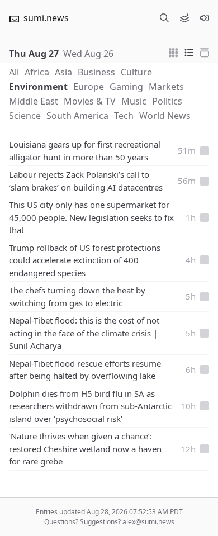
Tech (124, 116)
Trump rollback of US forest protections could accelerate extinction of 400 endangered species (84, 260)
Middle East (33, 101)
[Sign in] (205, 18)
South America (77, 116)
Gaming (126, 86)
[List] (188, 51)
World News (165, 116)
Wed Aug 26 (88, 54)
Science (25, 116)
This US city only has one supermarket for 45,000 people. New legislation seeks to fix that (91, 217)
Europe (88, 86)
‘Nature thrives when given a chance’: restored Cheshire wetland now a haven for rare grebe (85, 448)
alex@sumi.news (148, 521)
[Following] (184, 18)
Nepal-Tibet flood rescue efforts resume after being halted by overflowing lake (85, 370)
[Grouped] (173, 51)
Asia (63, 72)
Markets (166, 86)
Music (133, 101)
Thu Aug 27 (34, 54)
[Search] (164, 18)
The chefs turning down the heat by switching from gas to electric (77, 296)
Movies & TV (90, 101)
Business (96, 72)
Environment (38, 86)
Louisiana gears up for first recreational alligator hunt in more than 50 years (84, 151)
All (14, 72)
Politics (167, 101)
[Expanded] (204, 51)
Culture (136, 72)
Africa (37, 72)
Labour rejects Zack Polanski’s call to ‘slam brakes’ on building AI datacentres (86, 181)
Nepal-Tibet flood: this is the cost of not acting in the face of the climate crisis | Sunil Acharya (84, 333)
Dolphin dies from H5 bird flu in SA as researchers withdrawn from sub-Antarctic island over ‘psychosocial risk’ (90, 406)
